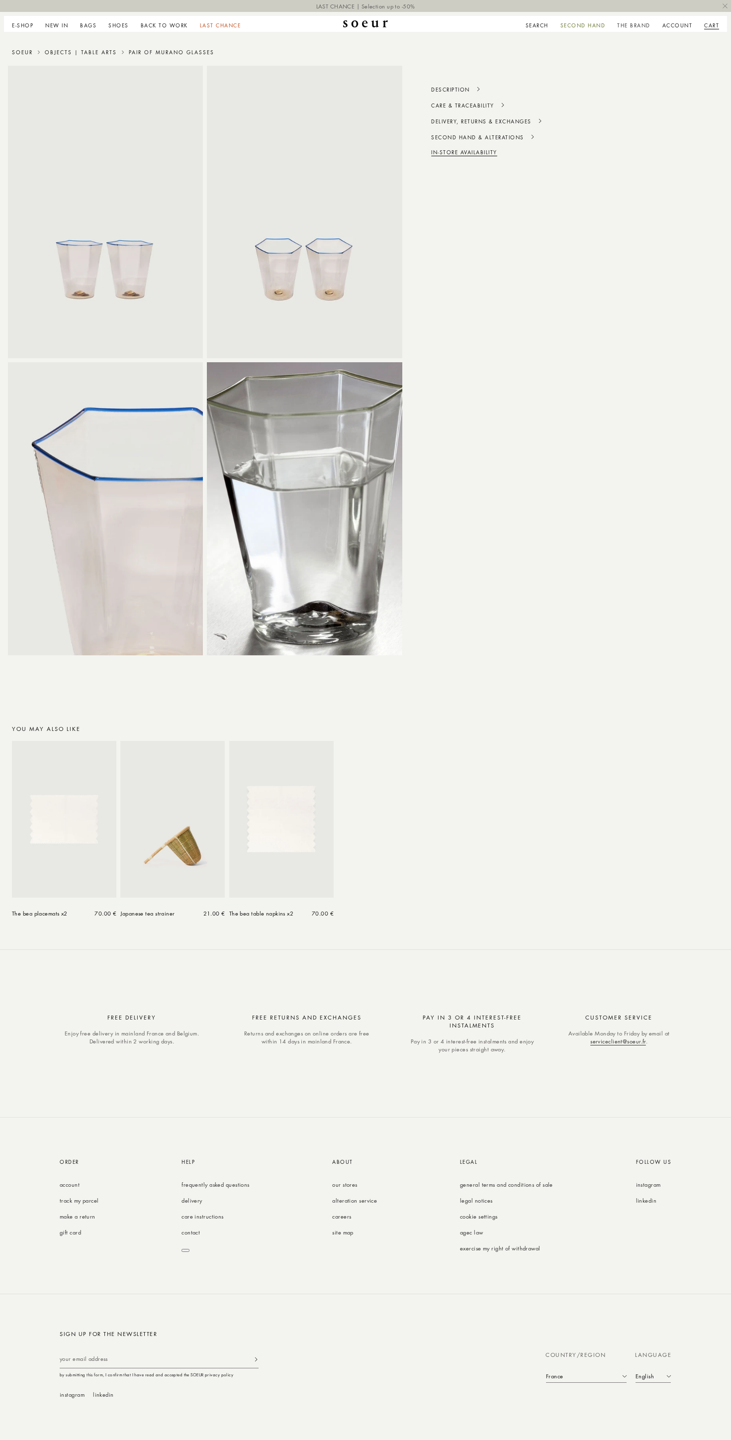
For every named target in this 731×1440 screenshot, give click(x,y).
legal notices (476, 1200)
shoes (118, 25)
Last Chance (220, 25)
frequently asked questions (215, 1184)
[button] (25, 24)
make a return (77, 1216)
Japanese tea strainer (147, 913)
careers (341, 1216)
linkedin (646, 1200)
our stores (344, 1184)
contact (191, 1232)
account (70, 1184)
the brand (633, 25)
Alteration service (354, 1200)
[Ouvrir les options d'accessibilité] (185, 1250)
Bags (88, 25)
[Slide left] (686, 729)
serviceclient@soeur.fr (618, 1041)
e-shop (22, 25)
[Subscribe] (256, 1359)
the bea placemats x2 (40, 913)
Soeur (22, 52)
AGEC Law (471, 1232)
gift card (70, 1232)
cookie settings (479, 1216)
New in (56, 25)
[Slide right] (708, 729)
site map (343, 1232)
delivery (192, 1200)
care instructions (202, 1216)
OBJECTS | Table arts (81, 52)
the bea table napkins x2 (261, 913)
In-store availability (464, 152)
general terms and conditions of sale (506, 1184)
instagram (648, 1184)
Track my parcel (79, 1200)
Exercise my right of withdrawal (500, 1248)
